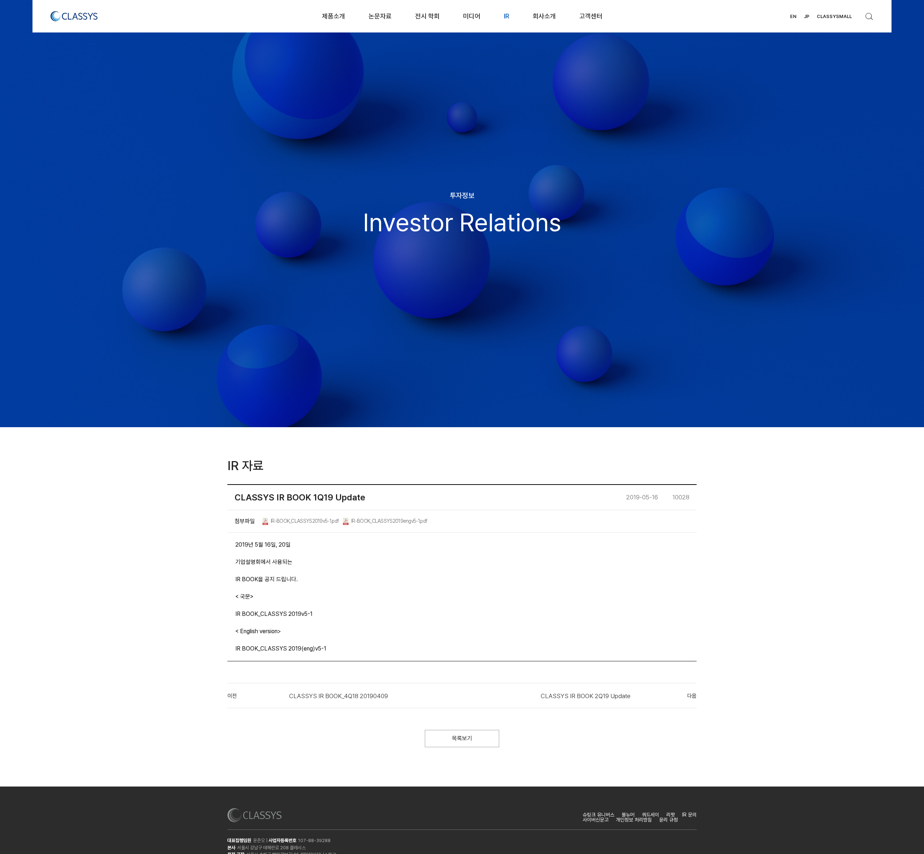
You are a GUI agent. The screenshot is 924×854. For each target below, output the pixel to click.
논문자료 (380, 16)
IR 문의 (689, 814)
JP (806, 16)
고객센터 (590, 16)
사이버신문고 (596, 819)
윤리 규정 (668, 819)
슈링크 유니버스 (598, 814)
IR (506, 16)
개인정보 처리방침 (634, 819)
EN (793, 16)
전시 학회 (427, 16)
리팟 (670, 814)
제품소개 (333, 16)
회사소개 (544, 16)
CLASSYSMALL (834, 16)
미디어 (471, 16)
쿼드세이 (650, 814)
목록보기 (462, 738)
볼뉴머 (628, 814)
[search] (869, 14)
